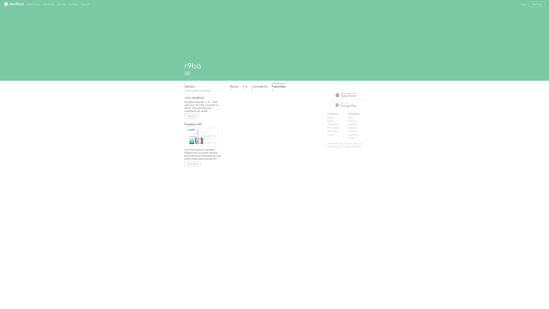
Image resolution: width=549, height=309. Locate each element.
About (330, 117)
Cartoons (352, 127)
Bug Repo (353, 124)
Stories (62, 4)
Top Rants (48, 4)
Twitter (351, 138)
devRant (331, 143)
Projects (352, 121)
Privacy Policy (334, 146)
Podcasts (353, 131)
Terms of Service (352, 146)
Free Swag (332, 127)
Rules (350, 117)
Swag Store (333, 124)
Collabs (73, 4)
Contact (331, 134)
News (330, 121)
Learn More (193, 164)
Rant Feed (33, 4)
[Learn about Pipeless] (203, 137)
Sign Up (537, 4)
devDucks (332, 131)
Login (523, 4)
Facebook (353, 134)
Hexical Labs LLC (352, 143)
